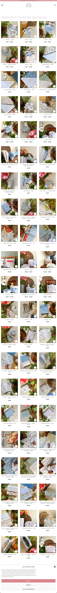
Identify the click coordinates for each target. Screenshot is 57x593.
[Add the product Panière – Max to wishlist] (16, 291)
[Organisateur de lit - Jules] (47, 207)
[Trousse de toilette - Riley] (47, 544)
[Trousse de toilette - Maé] (47, 518)
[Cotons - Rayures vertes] (28, 129)
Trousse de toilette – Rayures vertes (28, 555)
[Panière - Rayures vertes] (28, 284)
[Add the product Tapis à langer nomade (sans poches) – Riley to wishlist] (16, 525)
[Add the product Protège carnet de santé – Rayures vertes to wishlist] (54, 367)
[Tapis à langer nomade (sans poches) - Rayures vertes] (47, 492)
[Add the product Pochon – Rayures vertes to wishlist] (16, 341)
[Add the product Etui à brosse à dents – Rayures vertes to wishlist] (16, 187)
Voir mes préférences (28, 589)
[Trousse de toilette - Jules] (28, 518)
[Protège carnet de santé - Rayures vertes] (47, 360)
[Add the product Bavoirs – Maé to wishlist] (35, 36)
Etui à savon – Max (28, 191)
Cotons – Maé (47, 114)
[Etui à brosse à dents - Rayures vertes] (9, 180)
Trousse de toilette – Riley (47, 554)
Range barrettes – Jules (28, 397)
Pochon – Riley (28, 344)
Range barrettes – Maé (47, 397)
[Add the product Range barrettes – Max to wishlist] (16, 420)
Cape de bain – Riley (9, 114)
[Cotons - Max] (9, 129)
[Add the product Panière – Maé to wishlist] (54, 266)
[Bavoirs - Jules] (9, 29)
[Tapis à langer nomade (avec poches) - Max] (9, 465)
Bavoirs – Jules (9, 39)
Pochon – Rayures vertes (9, 344)
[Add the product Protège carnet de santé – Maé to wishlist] (16, 367)
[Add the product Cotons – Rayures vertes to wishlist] (35, 136)
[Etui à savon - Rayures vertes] (47, 180)
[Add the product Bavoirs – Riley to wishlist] (35, 61)
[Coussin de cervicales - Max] (9, 154)
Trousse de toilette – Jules (29, 528)
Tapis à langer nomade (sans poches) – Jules (9, 502)
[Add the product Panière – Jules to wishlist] (35, 266)
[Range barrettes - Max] (9, 413)
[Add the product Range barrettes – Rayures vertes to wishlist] (35, 420)
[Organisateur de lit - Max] (28, 233)
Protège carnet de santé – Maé (9, 371)
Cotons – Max (9, 139)
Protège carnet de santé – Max (28, 370)
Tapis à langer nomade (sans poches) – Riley (9, 529)
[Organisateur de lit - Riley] (9, 259)
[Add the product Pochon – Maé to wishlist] (35, 316)
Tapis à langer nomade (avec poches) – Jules (28, 450)
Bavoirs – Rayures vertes (9, 64)
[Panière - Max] (9, 284)
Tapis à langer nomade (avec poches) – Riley (47, 476)
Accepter (28, 581)
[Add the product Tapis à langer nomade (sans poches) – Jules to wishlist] (16, 499)
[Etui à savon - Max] (28, 180)
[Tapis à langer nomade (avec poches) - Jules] (28, 439)
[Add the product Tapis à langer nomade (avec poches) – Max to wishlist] (16, 472)
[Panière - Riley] (47, 284)
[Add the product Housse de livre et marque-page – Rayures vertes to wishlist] (35, 214)
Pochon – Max (47, 319)
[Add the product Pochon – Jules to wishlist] (16, 316)
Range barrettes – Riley (47, 423)
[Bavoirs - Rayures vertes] (9, 54)
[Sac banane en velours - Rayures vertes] (9, 439)
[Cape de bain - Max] (28, 79)
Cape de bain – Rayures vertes (47, 89)
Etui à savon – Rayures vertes (47, 191)
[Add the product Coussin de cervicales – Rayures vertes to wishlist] (35, 161)
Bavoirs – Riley (28, 64)
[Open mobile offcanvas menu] (2, 5)
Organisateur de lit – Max (28, 243)
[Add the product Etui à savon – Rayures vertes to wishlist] (54, 187)
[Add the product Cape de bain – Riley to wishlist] (16, 111)
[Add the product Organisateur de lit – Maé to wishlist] (16, 240)
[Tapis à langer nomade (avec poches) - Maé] (47, 439)
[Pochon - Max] (47, 309)
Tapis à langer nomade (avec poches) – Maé (47, 450)
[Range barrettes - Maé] (47, 387)
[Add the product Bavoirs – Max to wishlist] (54, 36)
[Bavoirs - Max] (47, 29)
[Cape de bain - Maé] (9, 79)
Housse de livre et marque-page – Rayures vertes (28, 217)
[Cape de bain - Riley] (9, 104)
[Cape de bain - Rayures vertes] (47, 79)
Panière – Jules (29, 269)
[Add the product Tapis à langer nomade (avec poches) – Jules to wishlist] (35, 446)
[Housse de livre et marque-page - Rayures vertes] (28, 207)
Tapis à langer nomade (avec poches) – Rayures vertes (28, 476)
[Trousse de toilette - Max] (9, 544)
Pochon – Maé (28, 319)
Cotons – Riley (47, 139)
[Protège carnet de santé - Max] (28, 360)
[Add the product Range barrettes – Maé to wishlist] (54, 394)
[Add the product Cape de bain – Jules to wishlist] (54, 61)
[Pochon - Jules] (9, 309)
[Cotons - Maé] (47, 104)
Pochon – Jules (10, 319)
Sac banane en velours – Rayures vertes (9, 450)
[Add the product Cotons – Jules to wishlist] (35, 111)
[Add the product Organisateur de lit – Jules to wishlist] (54, 214)
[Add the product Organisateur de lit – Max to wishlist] (35, 240)
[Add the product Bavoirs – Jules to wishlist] (16, 36)
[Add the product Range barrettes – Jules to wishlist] (35, 394)
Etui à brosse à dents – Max (47, 164)
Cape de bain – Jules (47, 64)
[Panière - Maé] (47, 259)
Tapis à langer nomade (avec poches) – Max (9, 476)
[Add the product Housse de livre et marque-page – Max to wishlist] (16, 214)
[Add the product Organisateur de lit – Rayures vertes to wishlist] (54, 240)
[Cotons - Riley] (47, 129)
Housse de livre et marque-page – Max (9, 217)
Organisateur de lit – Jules (47, 217)
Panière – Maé (47, 269)
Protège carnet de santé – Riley (9, 397)
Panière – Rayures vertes (28, 294)
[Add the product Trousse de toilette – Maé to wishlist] (54, 525)
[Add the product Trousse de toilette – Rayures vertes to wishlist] (35, 551)
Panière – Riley (47, 294)
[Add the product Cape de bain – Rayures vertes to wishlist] (54, 86)
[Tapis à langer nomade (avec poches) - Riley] (47, 465)
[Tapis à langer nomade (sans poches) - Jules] (9, 492)
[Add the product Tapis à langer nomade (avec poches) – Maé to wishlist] (54, 446)
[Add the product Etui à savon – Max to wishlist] (35, 187)
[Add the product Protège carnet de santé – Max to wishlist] (35, 367)
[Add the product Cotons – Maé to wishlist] (54, 111)
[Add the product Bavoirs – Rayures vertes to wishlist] (16, 61)
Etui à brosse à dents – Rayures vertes (9, 191)
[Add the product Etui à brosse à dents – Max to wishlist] (54, 161)
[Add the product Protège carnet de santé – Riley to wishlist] (16, 394)
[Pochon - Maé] (28, 309)
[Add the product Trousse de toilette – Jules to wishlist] (35, 525)
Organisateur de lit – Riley (9, 269)
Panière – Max (9, 294)
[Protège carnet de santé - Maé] (9, 360)
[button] (55, 566)
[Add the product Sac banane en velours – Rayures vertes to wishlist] (16, 446)
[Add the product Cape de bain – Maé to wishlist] (16, 86)
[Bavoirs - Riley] (28, 54)
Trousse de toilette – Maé (47, 528)
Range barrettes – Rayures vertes (28, 424)
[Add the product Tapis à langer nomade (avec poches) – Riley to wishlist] (54, 472)
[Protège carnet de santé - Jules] (47, 334)
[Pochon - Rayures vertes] (9, 334)
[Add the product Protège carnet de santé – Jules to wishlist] (54, 341)
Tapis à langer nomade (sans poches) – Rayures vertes (47, 502)
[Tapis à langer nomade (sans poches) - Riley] (9, 518)
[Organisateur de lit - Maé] (9, 233)
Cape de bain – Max (28, 89)
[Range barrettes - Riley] (47, 413)
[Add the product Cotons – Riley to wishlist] (54, 136)
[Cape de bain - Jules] (47, 54)
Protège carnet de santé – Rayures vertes (47, 371)
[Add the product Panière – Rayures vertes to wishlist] (35, 291)
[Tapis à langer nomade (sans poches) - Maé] (28, 492)
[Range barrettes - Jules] (28, 387)
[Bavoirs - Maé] (28, 29)
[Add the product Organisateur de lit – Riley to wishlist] (16, 266)
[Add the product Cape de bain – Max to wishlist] (35, 86)
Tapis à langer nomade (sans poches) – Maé (28, 502)
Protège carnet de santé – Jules (47, 345)
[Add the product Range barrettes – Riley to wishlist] (54, 420)
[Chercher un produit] (55, 5)
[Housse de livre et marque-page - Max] (9, 207)
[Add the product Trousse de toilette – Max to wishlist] (16, 551)
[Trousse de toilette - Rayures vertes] (28, 544)
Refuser (28, 585)
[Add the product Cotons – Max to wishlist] (16, 136)
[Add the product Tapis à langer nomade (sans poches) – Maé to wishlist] (35, 499)
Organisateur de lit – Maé (9, 243)
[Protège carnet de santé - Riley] (9, 387)
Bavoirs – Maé (28, 39)
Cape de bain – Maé (9, 89)
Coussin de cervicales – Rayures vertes (28, 165)
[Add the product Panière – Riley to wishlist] (54, 291)
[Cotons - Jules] (28, 104)
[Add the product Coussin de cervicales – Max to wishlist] (16, 161)
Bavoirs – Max (47, 39)
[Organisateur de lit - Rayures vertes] (47, 233)
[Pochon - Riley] (28, 334)
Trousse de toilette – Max (9, 554)
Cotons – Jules (28, 114)
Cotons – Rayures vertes (28, 139)
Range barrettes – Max (9, 423)
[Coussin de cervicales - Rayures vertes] (28, 154)
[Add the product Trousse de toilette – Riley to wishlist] (54, 551)
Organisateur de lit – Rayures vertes (47, 244)
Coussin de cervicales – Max (9, 164)
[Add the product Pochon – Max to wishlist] (54, 316)
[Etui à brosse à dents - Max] (47, 154)
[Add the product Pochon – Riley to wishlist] (35, 341)
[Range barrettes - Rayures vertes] (28, 413)
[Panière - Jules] (28, 259)
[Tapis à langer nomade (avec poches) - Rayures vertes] (28, 465)
